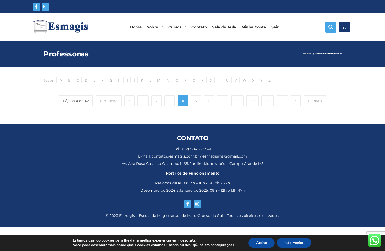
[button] (330, 27)
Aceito (261, 242)
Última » (315, 100)
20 (252, 100)
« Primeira (109, 100)
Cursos (174, 27)
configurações (222, 245)
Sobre (152, 27)
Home (136, 27)
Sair (275, 27)
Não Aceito (294, 242)
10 (237, 100)
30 (268, 100)
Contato (199, 27)
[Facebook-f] (36, 7)
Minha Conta (253, 27)
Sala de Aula (224, 27)
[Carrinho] (344, 27)
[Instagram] (45, 7)
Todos (48, 80)
